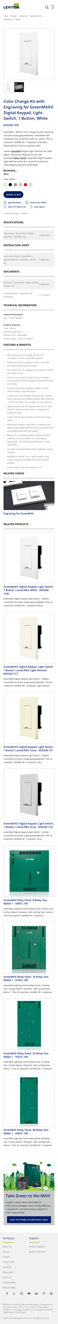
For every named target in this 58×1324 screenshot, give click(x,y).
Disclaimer (7, 1309)
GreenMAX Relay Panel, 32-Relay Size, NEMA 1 (26, 1055)
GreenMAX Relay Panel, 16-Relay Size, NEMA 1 (26, 978)
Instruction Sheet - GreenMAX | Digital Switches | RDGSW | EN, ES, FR (20, 259)
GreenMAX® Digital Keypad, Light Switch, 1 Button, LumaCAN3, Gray (28, 825)
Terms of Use (17, 1307)
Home (6, 16)
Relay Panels (8, 19)
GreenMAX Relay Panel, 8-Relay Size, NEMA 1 (26, 901)
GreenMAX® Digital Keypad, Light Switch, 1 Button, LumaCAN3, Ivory (28, 748)
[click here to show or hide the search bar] (47, 7)
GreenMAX (16, 151)
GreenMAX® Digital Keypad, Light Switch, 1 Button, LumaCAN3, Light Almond (28, 670)
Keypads (18, 19)
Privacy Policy (42, 1307)
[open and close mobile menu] (53, 7)
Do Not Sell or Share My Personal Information (20, 1304)
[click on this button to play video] (19, 87)
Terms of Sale (30, 1307)
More (6, 173)
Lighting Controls (36, 16)
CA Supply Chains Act (22, 1309)
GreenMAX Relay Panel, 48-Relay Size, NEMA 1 (26, 1131)
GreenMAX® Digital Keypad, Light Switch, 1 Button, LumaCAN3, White (28, 590)
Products (14, 16)
